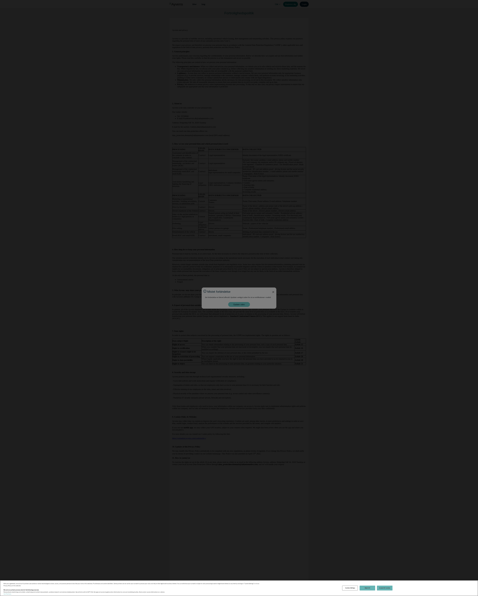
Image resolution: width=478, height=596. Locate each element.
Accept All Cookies (384, 588)
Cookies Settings (350, 588)
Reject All (367, 588)
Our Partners (7, 594)
